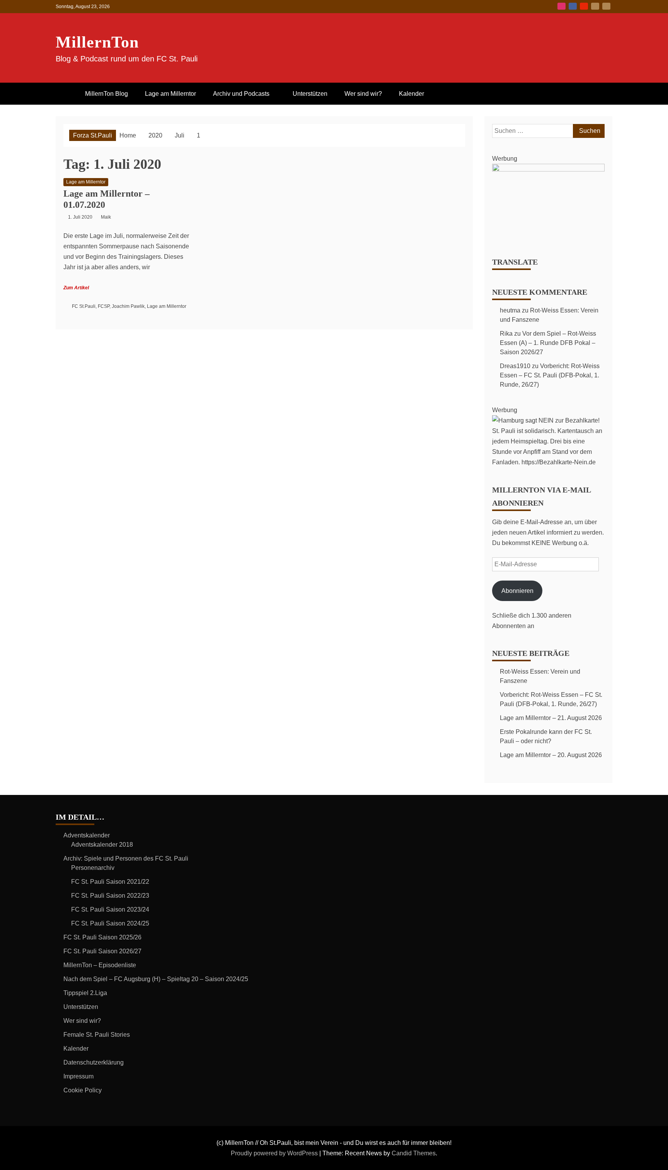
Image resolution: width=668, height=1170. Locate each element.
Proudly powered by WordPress (275, 1153)
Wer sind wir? (363, 93)
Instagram (561, 6)
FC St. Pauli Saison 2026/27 (102, 951)
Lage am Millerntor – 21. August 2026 (551, 718)
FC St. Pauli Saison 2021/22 (110, 881)
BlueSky (595, 6)
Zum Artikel (76, 287)
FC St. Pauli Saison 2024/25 (110, 923)
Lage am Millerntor (170, 93)
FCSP (103, 306)
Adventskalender (86, 835)
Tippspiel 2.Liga (85, 993)
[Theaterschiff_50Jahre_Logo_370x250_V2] (548, 169)
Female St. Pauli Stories (96, 1034)
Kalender (411, 93)
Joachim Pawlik (128, 306)
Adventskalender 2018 (102, 844)
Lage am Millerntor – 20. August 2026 (551, 755)
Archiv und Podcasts (241, 93)
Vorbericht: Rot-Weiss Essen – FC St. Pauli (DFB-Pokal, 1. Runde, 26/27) (550, 375)
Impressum (78, 1076)
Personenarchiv (92, 867)
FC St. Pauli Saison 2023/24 (110, 909)
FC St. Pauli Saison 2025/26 (102, 937)
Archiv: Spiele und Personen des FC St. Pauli (125, 858)
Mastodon (606, 6)
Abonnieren (517, 591)
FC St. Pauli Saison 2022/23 (110, 895)
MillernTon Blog (106, 93)
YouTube (584, 6)
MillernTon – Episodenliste (99, 965)
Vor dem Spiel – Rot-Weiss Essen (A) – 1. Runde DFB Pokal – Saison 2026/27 (548, 342)
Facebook (573, 6)
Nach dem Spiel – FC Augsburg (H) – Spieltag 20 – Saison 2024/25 (155, 979)
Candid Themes (414, 1153)
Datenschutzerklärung (93, 1062)
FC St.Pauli (83, 306)
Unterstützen (310, 93)
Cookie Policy (82, 1090)
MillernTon (97, 42)
